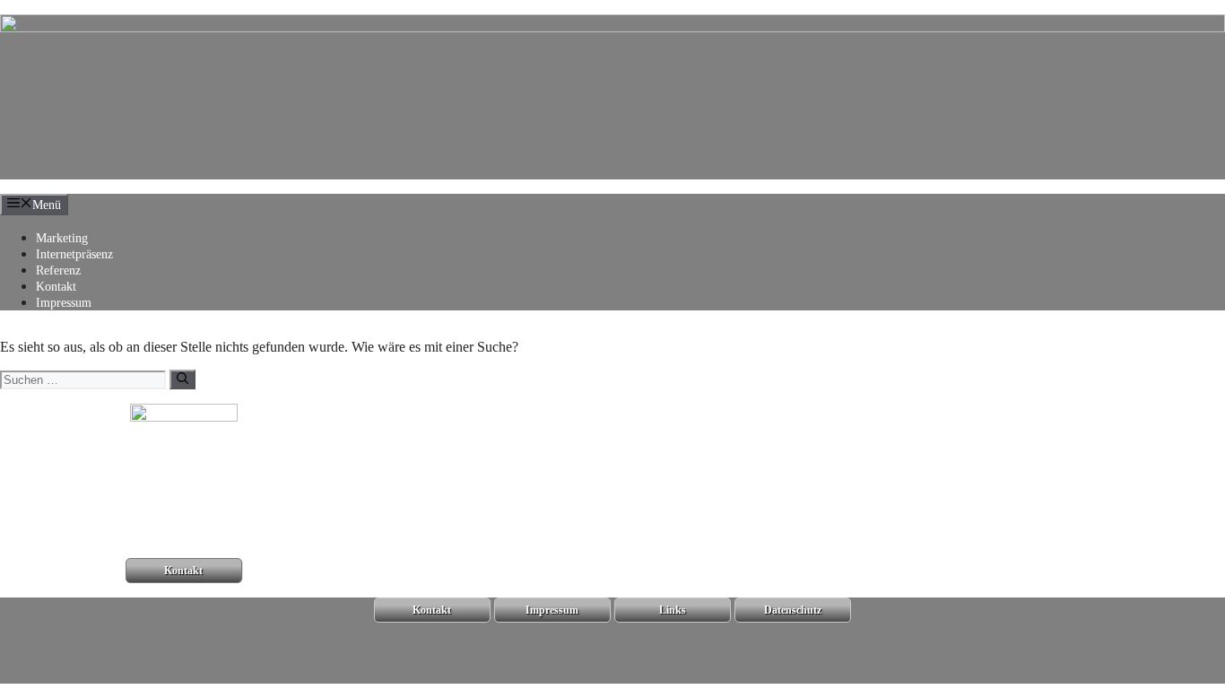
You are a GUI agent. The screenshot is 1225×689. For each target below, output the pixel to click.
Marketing (62, 238)
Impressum (63, 303)
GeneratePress (248, 675)
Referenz (58, 270)
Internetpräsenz (74, 254)
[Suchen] (182, 379)
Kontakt (56, 286)
